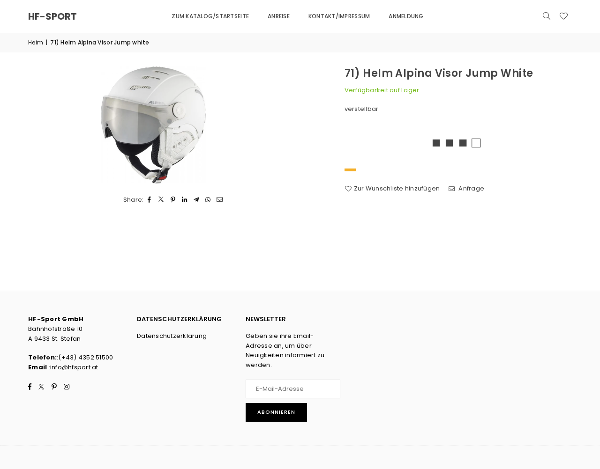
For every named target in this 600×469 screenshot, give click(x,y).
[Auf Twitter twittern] (161, 200)
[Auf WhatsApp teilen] (208, 200)
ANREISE (279, 16)
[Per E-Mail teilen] (220, 200)
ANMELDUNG (406, 16)
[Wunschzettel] (563, 16)
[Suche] (546, 16)
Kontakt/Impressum (339, 16)
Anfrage (470, 188)
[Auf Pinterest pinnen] (173, 200)
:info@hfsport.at (72, 367)
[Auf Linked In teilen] (184, 200)
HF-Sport (52, 16)
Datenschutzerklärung (172, 335)
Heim (35, 42)
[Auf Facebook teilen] (149, 200)
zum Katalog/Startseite (210, 16)
